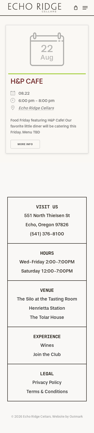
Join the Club (47, 354)
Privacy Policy (47, 382)
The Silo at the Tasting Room (47, 299)
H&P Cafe (26, 81)
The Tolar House (47, 317)
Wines (47, 345)
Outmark (76, 417)
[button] (85, 8)
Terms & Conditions (47, 391)
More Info (25, 144)
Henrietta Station (47, 308)
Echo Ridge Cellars (36, 107)
